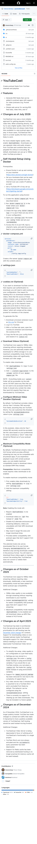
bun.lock (8, 60)
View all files (18, 68)
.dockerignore (10, 41)
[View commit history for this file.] (32, 25)
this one (11, 322)
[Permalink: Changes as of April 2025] (1, 621)
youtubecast (20, 9)
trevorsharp (8, 9)
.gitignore (8, 45)
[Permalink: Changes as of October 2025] (1, 570)
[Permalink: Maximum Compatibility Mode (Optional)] (1, 445)
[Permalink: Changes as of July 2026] (1, 114)
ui (6, 37)
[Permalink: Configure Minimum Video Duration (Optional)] (1, 398)
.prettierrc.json (10, 49)
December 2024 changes (12, 633)
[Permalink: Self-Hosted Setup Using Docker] (1, 160)
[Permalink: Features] (1, 93)
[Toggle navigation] (3, 2)
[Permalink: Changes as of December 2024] (1, 706)
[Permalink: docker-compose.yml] (1, 233)
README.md (9, 56)
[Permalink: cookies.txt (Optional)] (1, 281)
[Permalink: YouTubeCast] (1, 80)
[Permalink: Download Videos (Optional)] (1, 341)
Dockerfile (9, 52)
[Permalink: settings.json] (1, 265)
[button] (31, 238)
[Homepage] (18, 2)
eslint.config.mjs (11, 64)
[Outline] (34, 73)
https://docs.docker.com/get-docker (20, 175)
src (6, 33)
